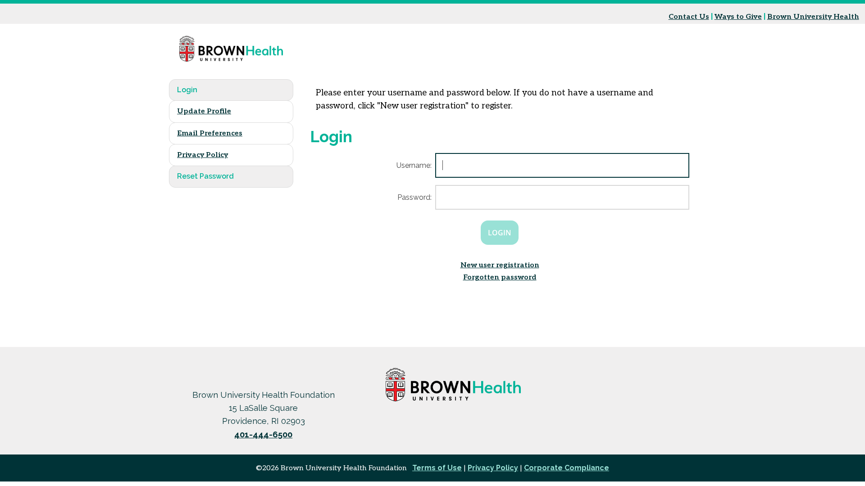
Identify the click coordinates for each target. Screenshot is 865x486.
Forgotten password (500, 277)
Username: (414, 165)
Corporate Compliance (566, 468)
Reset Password (205, 176)
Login (187, 90)
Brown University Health (813, 17)
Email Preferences (209, 133)
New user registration (499, 265)
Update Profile (204, 111)
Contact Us (689, 17)
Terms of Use (437, 468)
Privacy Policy (202, 155)
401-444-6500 (263, 434)
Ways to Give (738, 17)
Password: (414, 197)
